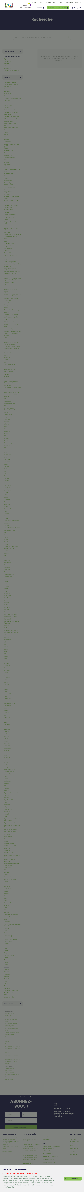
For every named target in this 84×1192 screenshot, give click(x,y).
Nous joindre (78, 2)
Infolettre (60, 2)
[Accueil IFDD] (9, 5)
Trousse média (69, 2)
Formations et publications (57, 8)
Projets (39, 8)
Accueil (34, 2)
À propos (41, 2)
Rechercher (78, 4)
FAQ (54, 2)
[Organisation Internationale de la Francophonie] (25, 5)
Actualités (48, 2)
